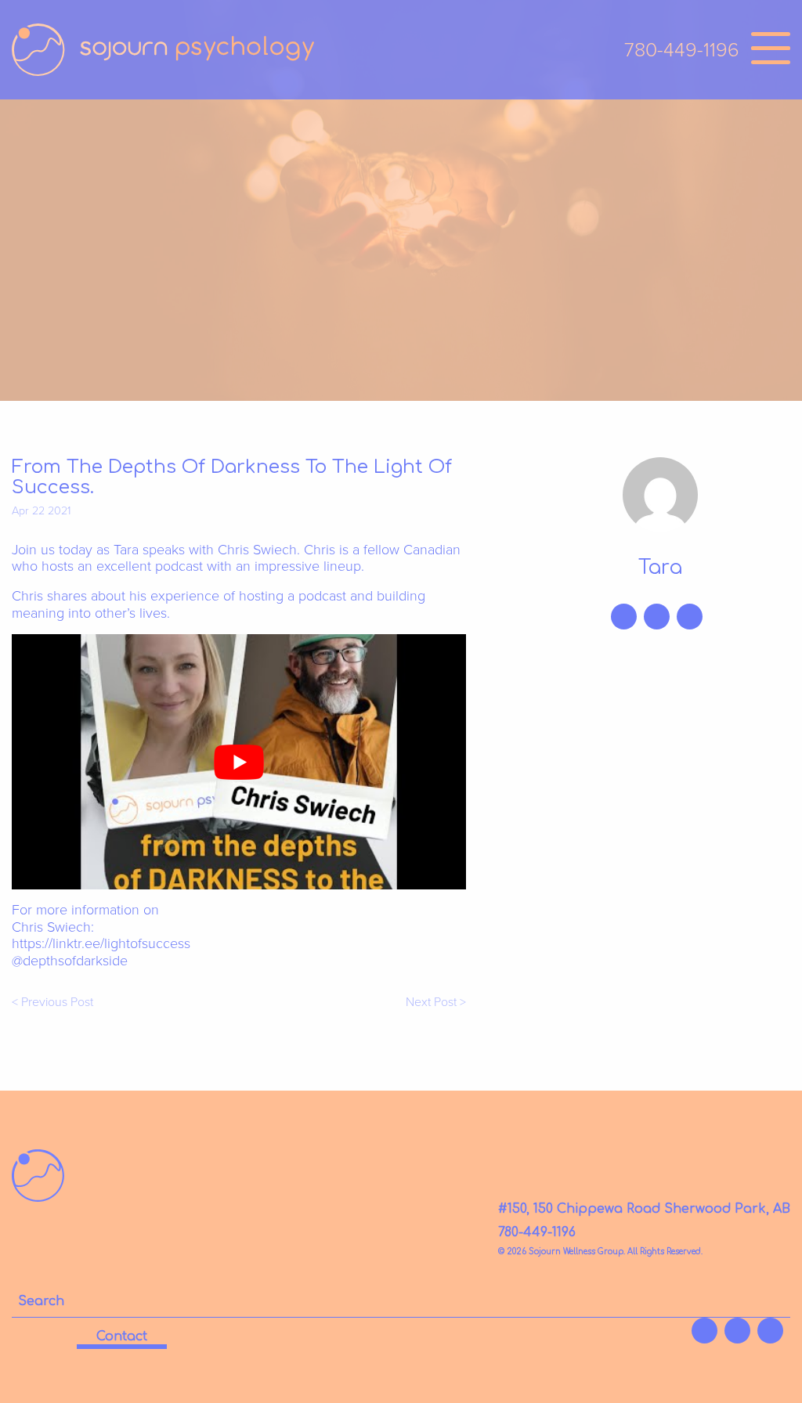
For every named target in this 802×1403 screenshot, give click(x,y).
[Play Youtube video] (239, 761)
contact (121, 1336)
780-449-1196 (681, 50)
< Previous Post (52, 1002)
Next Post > (436, 1002)
